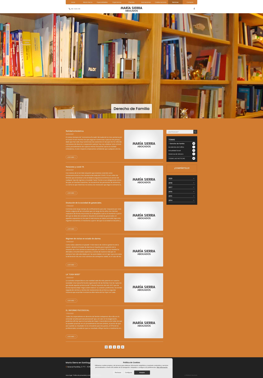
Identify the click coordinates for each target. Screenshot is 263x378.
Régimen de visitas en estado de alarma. (83, 238)
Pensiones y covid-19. (75, 167)
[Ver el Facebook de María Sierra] (194, 8)
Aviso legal (69, 375)
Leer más (70, 157)
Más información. (162, 367)
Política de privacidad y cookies (82, 375)
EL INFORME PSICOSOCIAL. (78, 310)
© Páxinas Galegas (191, 375)
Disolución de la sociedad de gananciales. (84, 203)
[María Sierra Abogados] (131, 9)
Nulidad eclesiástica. (75, 131)
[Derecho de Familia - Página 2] (122, 347)
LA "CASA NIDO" (73, 274)
